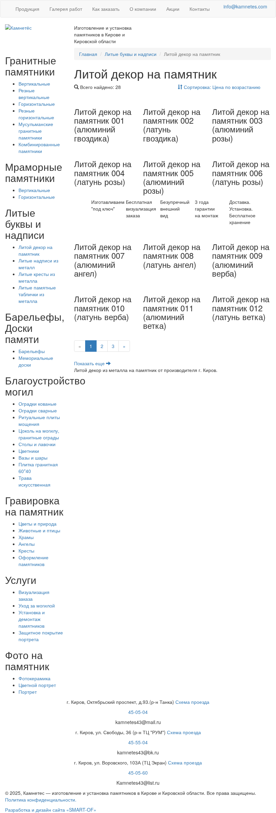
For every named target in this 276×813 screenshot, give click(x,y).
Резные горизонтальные (36, 114)
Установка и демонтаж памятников (32, 619)
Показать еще (90, 363)
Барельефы (32, 351)
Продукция (27, 8)
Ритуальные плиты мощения (39, 420)
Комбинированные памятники (39, 147)
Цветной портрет (37, 685)
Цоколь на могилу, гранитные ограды (39, 434)
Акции (172, 8)
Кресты (26, 550)
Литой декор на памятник (36, 250)
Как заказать (105, 8)
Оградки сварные (38, 410)
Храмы (26, 537)
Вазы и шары (33, 457)
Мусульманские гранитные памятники (36, 131)
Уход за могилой (37, 605)
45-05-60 (138, 772)
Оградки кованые (38, 403)
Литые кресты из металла (37, 277)
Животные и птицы (39, 530)
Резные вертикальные (34, 93)
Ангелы (27, 543)
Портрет (28, 691)
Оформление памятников (33, 560)
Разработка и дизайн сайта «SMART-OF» (50, 809)
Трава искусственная (34, 481)
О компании (143, 8)
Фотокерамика (34, 678)
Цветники (29, 450)
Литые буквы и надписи (131, 54)
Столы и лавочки (37, 444)
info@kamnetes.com (245, 6)
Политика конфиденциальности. (40, 799)
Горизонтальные (37, 103)
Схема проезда (192, 701)
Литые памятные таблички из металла (37, 294)
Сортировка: (221, 87)
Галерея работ (65, 8)
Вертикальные (34, 83)
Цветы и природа (38, 523)
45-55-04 (138, 742)
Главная (88, 54)
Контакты (199, 8)
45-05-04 (138, 712)
